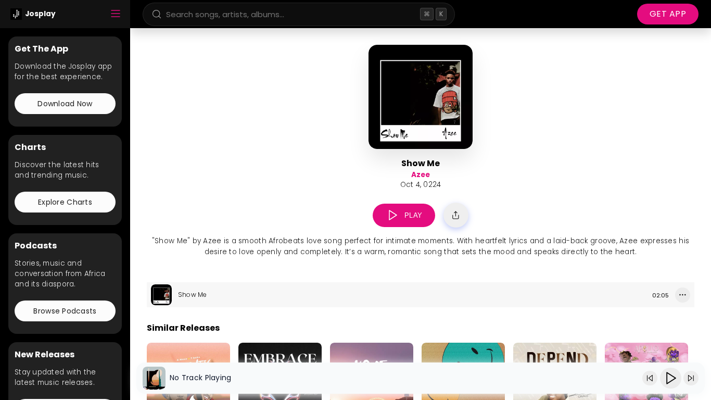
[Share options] (455, 215)
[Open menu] (115, 14)
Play (413, 215)
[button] (392, 215)
